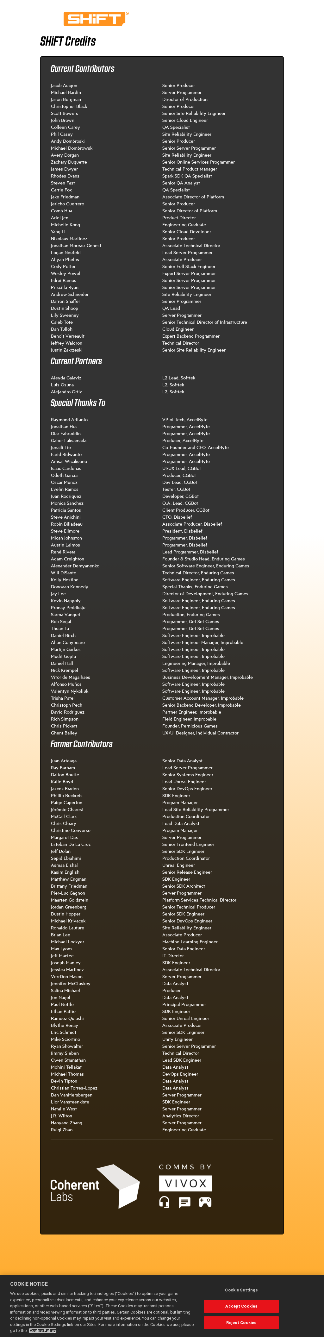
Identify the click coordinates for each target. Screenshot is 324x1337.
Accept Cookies (241, 1306)
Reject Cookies (241, 1322)
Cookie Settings (241, 1290)
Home (96, 19)
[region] (162, 1306)
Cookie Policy (42, 1330)
